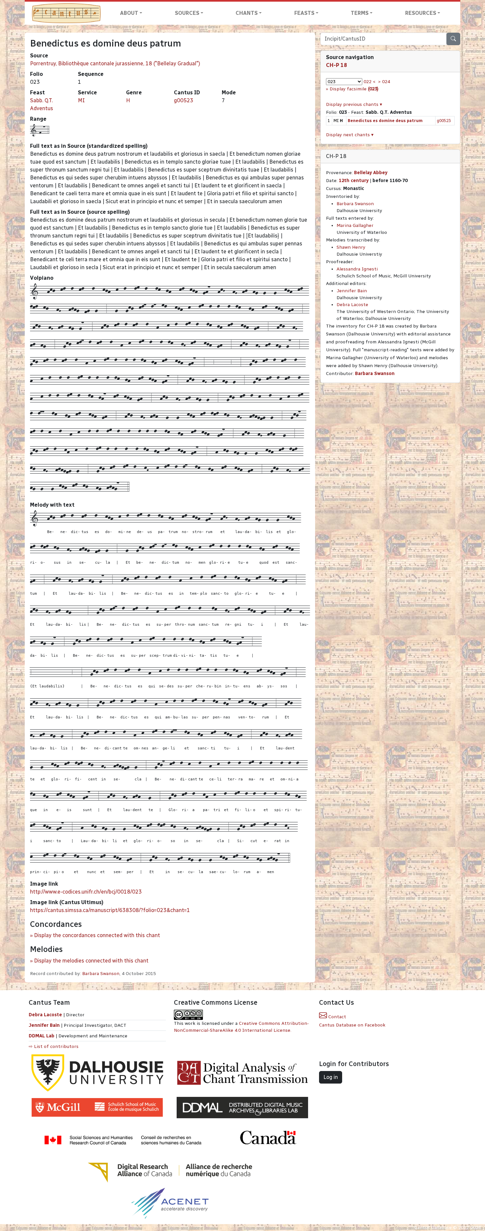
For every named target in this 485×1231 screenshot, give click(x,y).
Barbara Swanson (100, 973)
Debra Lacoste (352, 304)
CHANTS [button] (247, 13)
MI (81, 100)
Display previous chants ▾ (354, 104)
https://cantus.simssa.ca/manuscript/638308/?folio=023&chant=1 (110, 910)
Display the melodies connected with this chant (91, 961)
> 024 (384, 81)
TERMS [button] (360, 13)
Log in (330, 1077)
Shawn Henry (351, 247)
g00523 (183, 100)
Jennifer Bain (352, 291)
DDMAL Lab (41, 1036)
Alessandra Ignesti (357, 269)
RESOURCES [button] (420, 13)
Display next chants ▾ (349, 135)
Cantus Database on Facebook (352, 1025)
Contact (336, 1017)
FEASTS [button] (304, 13)
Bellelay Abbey (370, 172)
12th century (354, 180)
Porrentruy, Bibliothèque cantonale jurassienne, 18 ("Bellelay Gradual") (115, 63)
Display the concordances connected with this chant (97, 935)
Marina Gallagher (355, 225)
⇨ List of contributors (54, 1046)
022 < (369, 81)
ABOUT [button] (129, 13)
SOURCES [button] (187, 13)
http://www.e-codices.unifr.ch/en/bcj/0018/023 (86, 892)
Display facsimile (354, 89)
